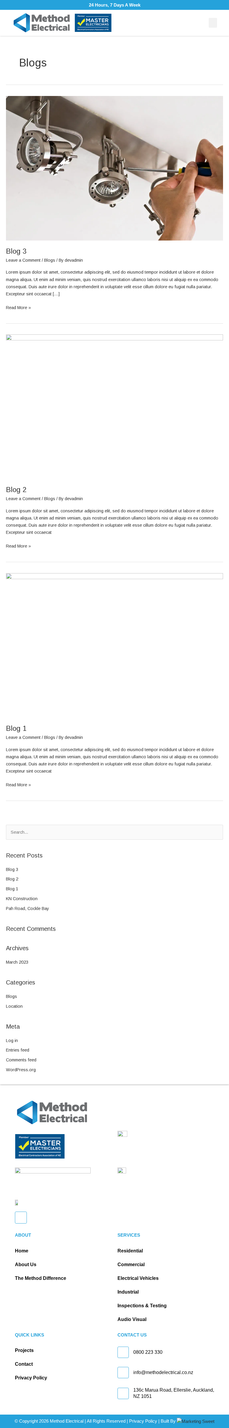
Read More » (18, 307)
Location (14, 1006)
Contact (24, 1364)
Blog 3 (16, 251)
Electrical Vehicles (138, 1278)
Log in (12, 1040)
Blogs (49, 260)
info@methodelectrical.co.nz (163, 1372)
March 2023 (17, 962)
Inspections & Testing (142, 1305)
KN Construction (22, 898)
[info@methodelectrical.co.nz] (123, 1372)
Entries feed (17, 1050)
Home (21, 1250)
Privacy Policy (31, 1377)
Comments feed (21, 1060)
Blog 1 (16, 728)
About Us (25, 1264)
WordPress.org (21, 1069)
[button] (213, 23)
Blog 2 (16, 490)
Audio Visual (131, 1319)
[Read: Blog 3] (114, 167)
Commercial (131, 1264)
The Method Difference (40, 1278)
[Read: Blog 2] (114, 406)
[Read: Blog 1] (114, 645)
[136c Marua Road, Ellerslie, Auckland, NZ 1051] (123, 1393)
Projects (24, 1350)
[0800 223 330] (123, 1352)
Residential (130, 1250)
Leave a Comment (23, 260)
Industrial (128, 1291)
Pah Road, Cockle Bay (27, 908)
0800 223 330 (148, 1352)
